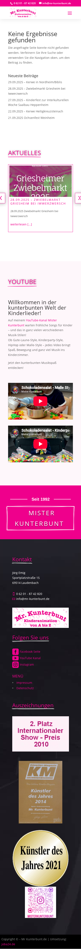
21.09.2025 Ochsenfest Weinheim (31, 118)
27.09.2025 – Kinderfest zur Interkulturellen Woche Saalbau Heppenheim (36, 203)
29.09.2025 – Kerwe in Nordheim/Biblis (35, 82)
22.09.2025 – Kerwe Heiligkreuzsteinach (35, 111)
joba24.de (8, 944)
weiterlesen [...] (21, 228)
